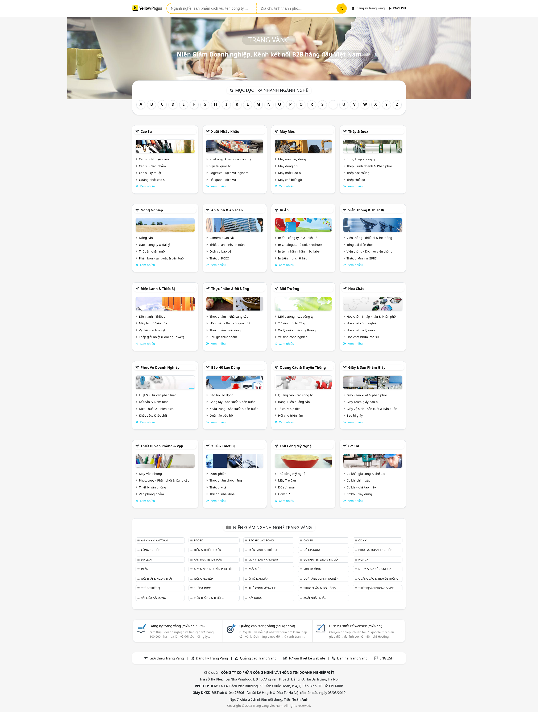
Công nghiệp (150, 550)
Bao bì (198, 540)
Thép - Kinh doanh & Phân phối (369, 166)
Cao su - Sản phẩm (152, 166)
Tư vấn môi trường (291, 323)
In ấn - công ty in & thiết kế (297, 238)
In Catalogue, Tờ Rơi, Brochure (300, 244)
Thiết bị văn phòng (152, 487)
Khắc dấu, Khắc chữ (153, 415)
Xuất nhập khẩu (225, 131)
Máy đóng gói (288, 166)
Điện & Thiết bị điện (207, 550)
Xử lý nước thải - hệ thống (297, 330)
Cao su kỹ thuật (150, 173)
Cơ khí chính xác (358, 480)
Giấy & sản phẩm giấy (366, 367)
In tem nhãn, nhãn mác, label (299, 251)
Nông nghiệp (152, 210)
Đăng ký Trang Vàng (370, 8)
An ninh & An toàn (227, 210)
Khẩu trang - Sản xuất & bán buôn (234, 409)
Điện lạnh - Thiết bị (152, 316)
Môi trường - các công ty (296, 316)
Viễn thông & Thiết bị (366, 210)
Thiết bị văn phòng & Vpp (162, 446)
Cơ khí (353, 446)
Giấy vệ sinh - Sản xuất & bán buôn (372, 409)
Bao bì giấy (355, 415)
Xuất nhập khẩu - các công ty (230, 159)
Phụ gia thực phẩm (223, 337)
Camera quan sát (222, 238)
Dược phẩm (218, 473)
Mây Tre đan (287, 480)
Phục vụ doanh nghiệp (160, 367)
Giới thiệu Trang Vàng (166, 658)
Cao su (146, 131)
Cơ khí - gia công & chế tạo (366, 473)
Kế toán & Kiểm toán (154, 402)
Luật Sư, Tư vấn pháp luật (157, 395)
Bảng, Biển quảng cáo (294, 402)
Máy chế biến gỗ (290, 180)
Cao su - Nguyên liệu (154, 159)
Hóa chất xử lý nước (361, 330)
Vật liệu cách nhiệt (152, 330)
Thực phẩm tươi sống (225, 330)
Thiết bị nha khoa (222, 494)
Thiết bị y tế (218, 487)
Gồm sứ (284, 494)
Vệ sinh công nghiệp (292, 337)
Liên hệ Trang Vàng (352, 658)
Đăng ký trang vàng (177, 626)
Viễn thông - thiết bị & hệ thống (369, 238)
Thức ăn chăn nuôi (152, 251)
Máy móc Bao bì (290, 173)
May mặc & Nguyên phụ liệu (213, 569)
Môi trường (289, 288)
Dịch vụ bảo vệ (220, 251)
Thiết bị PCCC (219, 258)
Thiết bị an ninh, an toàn (227, 244)
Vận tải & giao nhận (208, 559)
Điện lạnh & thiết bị (158, 288)
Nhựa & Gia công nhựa (374, 569)
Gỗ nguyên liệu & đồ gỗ (320, 559)
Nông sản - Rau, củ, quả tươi (230, 323)
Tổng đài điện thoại (360, 244)
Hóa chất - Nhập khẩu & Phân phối (372, 316)
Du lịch (146, 559)
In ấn (284, 210)
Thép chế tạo (356, 180)
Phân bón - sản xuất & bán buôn (162, 258)
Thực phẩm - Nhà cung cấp (229, 316)
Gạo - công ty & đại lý (154, 244)
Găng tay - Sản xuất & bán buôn (233, 402)
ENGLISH (399, 8)
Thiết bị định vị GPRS (362, 258)
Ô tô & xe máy (258, 578)
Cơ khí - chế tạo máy (361, 487)
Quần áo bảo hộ (221, 415)
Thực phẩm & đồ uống (230, 288)
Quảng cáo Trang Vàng (258, 658)
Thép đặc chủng (358, 173)
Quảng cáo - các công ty (295, 395)
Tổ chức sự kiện (289, 409)
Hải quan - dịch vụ (223, 180)
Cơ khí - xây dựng (359, 494)
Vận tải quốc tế (220, 166)
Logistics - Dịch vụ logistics (229, 173)
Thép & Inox (358, 131)
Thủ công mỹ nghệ (295, 446)
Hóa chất (356, 288)
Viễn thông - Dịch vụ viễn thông (369, 251)
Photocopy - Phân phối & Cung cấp (164, 480)
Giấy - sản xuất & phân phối (367, 395)
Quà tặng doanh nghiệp (320, 578)
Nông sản (146, 238)
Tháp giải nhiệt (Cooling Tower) (161, 337)
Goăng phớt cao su (152, 180)
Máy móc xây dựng (292, 159)
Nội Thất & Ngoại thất (156, 578)
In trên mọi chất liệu (292, 258)
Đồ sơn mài (286, 487)
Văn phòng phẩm (151, 494)
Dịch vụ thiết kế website (355, 626)
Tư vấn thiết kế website (307, 658)
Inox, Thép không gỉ (361, 159)
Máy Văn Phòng (150, 473)
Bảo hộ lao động (225, 367)
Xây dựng (255, 598)
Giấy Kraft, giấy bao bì (362, 402)
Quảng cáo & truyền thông (303, 367)
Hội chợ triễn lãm (290, 415)
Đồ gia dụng (312, 550)
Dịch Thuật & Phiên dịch (156, 409)
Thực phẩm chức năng (226, 480)
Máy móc (287, 131)
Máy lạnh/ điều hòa (153, 323)
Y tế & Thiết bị (223, 446)
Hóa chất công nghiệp (362, 323)
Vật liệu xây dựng (153, 598)
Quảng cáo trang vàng (267, 626)
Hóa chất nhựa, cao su (363, 337)
